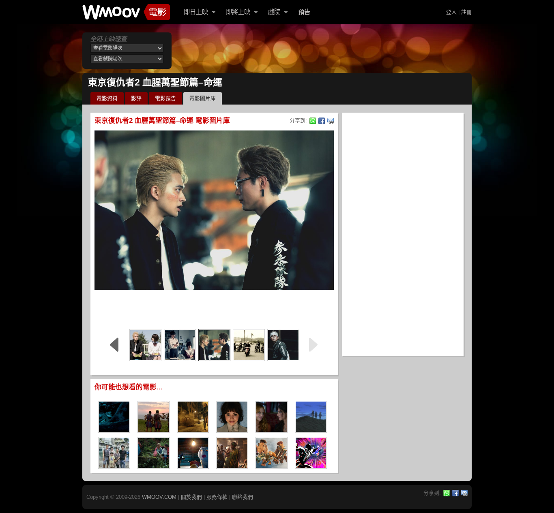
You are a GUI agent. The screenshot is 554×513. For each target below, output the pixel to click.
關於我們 (191, 497)
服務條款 (217, 497)
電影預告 (165, 98)
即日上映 (196, 12)
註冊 (466, 12)
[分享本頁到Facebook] (321, 121)
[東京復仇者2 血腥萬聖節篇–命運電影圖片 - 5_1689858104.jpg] (214, 345)
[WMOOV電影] (126, 12)
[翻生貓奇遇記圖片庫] (193, 466)
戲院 (274, 12)
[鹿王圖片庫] (311, 430)
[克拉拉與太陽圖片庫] (232, 430)
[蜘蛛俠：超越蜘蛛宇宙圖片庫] (311, 466)
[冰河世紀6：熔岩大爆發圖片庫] (271, 466)
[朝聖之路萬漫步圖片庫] (153, 466)
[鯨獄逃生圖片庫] (114, 430)
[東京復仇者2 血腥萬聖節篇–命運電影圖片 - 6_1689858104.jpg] (180, 345)
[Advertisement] (214, 308)
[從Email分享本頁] (330, 121)
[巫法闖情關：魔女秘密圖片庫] (271, 430)
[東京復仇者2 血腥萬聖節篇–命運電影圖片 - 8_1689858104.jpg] (283, 345)
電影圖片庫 (202, 98)
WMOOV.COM (159, 497)
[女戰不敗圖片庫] (153, 430)
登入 (451, 12)
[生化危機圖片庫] (193, 430)
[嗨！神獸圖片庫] (114, 466)
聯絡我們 (242, 497)
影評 (136, 98)
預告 (304, 12)
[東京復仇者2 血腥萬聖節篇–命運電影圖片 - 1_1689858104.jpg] (249, 345)
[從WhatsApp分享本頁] (312, 121)
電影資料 (107, 98)
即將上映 (238, 12)
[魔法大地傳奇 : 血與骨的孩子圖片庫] (232, 466)
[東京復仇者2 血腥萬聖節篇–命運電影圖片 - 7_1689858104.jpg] (145, 345)
